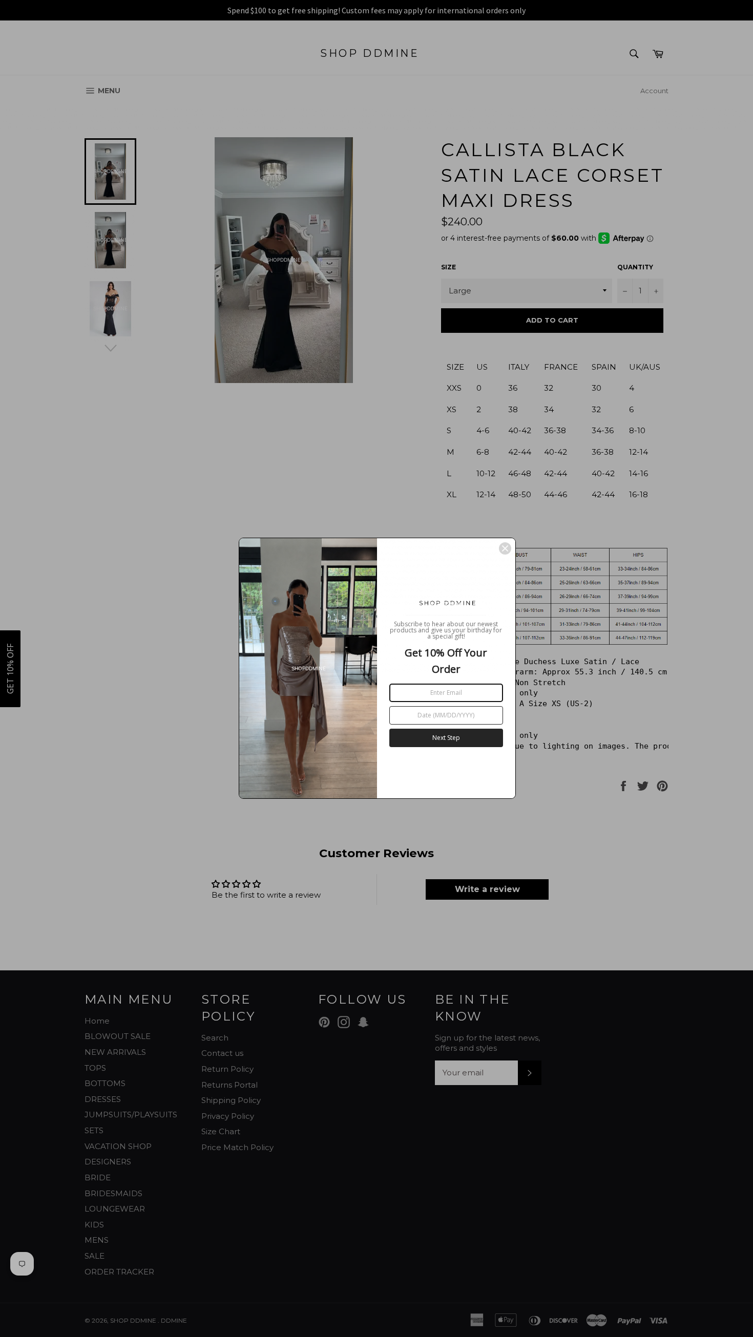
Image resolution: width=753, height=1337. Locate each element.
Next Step (446, 737)
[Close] (505, 548)
